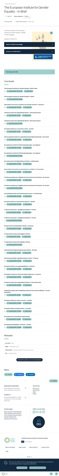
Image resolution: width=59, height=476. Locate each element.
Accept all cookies (21, 467)
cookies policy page (31, 462)
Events (34, 393)
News (34, 392)
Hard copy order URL (12, 72)
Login (6, 451)
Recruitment (36, 390)
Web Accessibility (10, 447)
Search (51, 473)
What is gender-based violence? (12, 413)
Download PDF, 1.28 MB (15, 139)
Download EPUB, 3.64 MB (15, 99)
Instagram (43, 412)
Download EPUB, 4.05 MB (14, 220)
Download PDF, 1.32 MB (15, 107)
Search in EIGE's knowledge (14, 44)
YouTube (37, 412)
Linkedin (34, 412)
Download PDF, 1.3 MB (14, 115)
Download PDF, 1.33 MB (15, 172)
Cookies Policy (45, 447)
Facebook (40, 412)
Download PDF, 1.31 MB (15, 147)
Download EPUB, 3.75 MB (15, 155)
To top (28, 457)
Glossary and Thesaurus (10, 418)
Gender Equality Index (10, 417)
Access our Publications (13, 51)
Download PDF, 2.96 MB (15, 285)
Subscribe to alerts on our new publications (29, 359)
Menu (56, 473)
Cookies (54, 381)
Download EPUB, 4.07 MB (15, 123)
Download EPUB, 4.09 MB (15, 188)
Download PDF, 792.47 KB (15, 91)
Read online (29, 91)
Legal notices (22, 447)
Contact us (7, 394)
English (26, 16)
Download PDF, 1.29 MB (15, 196)
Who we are (36, 388)
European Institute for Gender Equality (4, 474)
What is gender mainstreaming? (12, 411)
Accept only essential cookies (37, 467)
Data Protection (33, 447)
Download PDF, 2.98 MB (15, 228)
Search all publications (10, 3)
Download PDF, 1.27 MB (15, 164)
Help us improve (38, 424)
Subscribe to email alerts (11, 386)
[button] (8, 374)
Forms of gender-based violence (13, 415)
